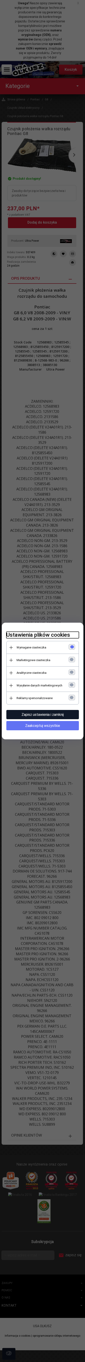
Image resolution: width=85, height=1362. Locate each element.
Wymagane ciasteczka (31, 647)
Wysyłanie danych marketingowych (39, 685)
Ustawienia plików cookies (38, 635)
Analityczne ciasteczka (31, 672)
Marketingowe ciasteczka (33, 660)
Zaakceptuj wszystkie (42, 726)
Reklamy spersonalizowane (35, 698)
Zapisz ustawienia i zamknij (43, 714)
